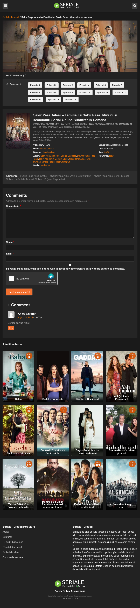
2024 (106, 152)
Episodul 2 (52, 85)
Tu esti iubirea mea (13, 542)
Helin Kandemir (46, 158)
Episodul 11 (102, 92)
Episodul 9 (68, 92)
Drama (43, 148)
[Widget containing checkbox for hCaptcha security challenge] (32, 278)
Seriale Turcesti (11, 17)
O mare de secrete (13, 557)
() (18, 75)
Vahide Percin (48, 161)
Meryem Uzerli (61, 158)
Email (10, 253)
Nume (10, 242)
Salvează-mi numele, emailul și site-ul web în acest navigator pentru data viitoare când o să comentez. (65, 268)
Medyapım (45, 165)
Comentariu (13, 206)
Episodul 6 (117, 85)
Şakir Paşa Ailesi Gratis (34, 175)
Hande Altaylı (49, 152)
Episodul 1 (35, 85)
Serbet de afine (11, 552)
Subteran (7, 536)
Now (111, 155)
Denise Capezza (68, 155)
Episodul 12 (120, 92)
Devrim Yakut (83, 155)
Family (50, 148)
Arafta (6, 531)
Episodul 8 (52, 92)
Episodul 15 (70, 99)
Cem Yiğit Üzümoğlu (50, 155)
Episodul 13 (35, 99)
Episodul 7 (35, 92)
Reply (11, 328)
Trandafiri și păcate (13, 547)
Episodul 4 (84, 85)
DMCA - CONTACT (70, 598)
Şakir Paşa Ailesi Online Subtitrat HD (71, 175)
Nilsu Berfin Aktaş (77, 158)
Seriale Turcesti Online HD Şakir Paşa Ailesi (41, 179)
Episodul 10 (84, 92)
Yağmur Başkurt (63, 161)
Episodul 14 (53, 99)
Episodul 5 (101, 85)
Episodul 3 (68, 85)
